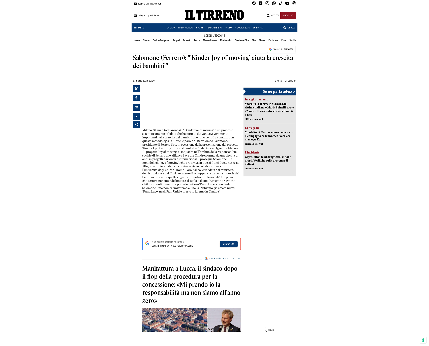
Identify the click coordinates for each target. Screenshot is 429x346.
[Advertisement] (167, 106)
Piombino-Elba (242, 40)
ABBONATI (288, 16)
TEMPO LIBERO (214, 28)
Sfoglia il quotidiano (148, 16)
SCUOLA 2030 (242, 28)
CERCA (291, 28)
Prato (283, 40)
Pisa (254, 40)
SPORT (199, 28)
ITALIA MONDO (185, 28)
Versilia (293, 40)
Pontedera (273, 40)
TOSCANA (170, 28)
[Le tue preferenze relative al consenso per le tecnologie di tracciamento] (423, 340)
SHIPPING (258, 28)
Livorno (136, 40)
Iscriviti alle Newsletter (149, 4)
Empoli (176, 40)
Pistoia (262, 40)
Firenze (146, 40)
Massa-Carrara (210, 40)
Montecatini (225, 40)
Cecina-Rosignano (161, 40)
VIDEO (228, 28)
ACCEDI (275, 16)
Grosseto (187, 40)
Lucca (197, 40)
